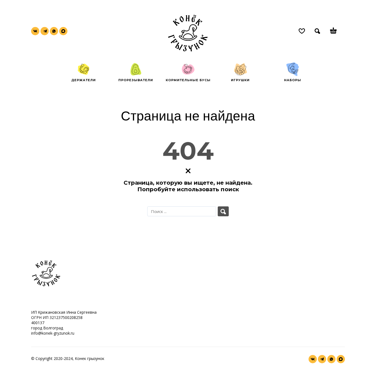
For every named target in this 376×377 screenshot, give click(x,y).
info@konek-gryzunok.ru (52, 333)
